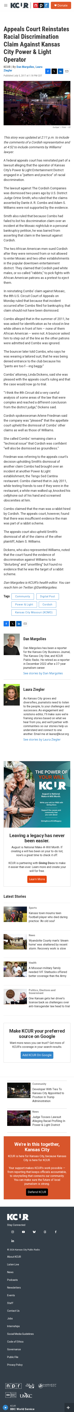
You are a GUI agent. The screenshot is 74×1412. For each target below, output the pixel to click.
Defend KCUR (37, 1192)
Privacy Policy (15, 1365)
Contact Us (13, 1311)
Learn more (37, 879)
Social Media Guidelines (20, 1334)
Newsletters (14, 1287)
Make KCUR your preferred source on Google (37, 1033)
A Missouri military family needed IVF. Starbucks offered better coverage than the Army (48, 972)
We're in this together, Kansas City (37, 1147)
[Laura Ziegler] (12, 695)
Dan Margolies (25, 67)
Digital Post (47, 596)
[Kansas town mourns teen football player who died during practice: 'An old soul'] (15, 914)
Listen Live (13, 1264)
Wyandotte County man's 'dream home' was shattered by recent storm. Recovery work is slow (48, 944)
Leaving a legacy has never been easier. (37, 838)
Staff (10, 1303)
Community (22, 596)
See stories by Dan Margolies (43, 673)
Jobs (10, 1318)
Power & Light (24, 604)
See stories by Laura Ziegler (42, 739)
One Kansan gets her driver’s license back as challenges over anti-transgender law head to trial (49, 1002)
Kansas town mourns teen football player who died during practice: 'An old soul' (48, 917)
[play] (5, 1407)
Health (32, 962)
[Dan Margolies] (12, 644)
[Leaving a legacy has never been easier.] (37, 794)
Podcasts (12, 1280)
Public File (12, 1357)
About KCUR (14, 1256)
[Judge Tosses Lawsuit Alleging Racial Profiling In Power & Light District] (19, 1118)
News (32, 935)
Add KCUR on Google (37, 1055)
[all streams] (69, 1407)
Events (11, 1295)
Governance (14, 1349)
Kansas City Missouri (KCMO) (34, 612)
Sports (33, 907)
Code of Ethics (15, 1341)
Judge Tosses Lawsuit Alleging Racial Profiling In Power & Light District (48, 1121)
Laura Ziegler (34, 689)
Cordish (47, 604)
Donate (62, 5)
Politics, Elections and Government (42, 992)
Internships (13, 1326)
